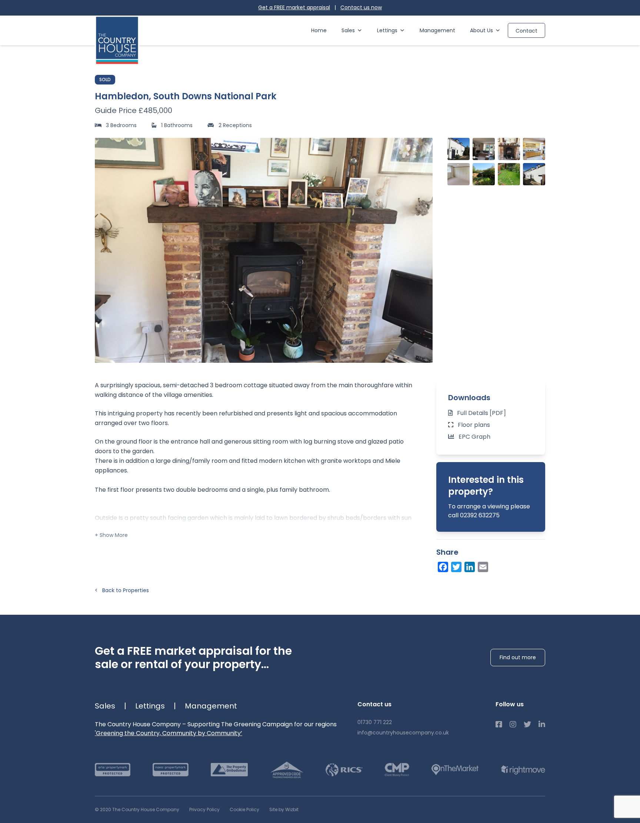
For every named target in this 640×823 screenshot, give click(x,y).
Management (437, 30)
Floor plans (474, 425)
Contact (526, 30)
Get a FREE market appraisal (294, 7)
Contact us (361, 7)
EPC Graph (474, 436)
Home (319, 30)
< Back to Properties (122, 590)
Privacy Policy (204, 809)
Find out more (518, 657)
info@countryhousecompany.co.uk (403, 732)
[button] (423, 250)
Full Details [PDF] (481, 413)
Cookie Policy (244, 809)
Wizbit (292, 809)
